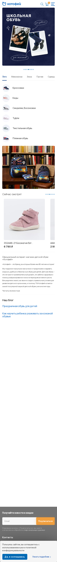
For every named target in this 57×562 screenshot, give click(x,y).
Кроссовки (18, 88)
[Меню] (53, 4)
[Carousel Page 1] (45, 194)
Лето (4, 76)
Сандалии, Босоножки (24, 108)
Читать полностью (11, 291)
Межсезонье (16, 76)
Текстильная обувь (22, 128)
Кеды (15, 98)
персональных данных (34, 530)
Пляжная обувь (20, 138)
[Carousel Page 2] (25, 69)
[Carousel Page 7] (33, 69)
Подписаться (45, 521)
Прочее (39, 76)
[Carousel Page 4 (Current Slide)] (28, 69)
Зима (29, 76)
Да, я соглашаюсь (15, 557)
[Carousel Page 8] (54, 194)
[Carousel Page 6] (31, 69)
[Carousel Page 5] (30, 69)
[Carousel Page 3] (27, 69)
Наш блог (8, 300)
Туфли (15, 118)
